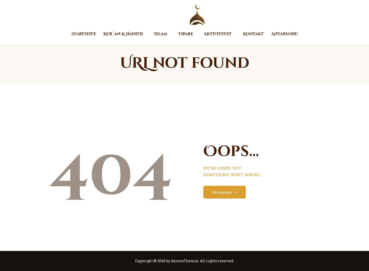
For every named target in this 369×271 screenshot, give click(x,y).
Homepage (222, 192)
